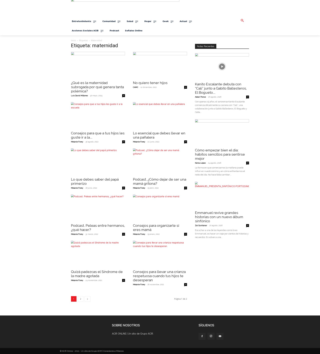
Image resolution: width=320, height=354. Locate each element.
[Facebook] (202, 336)
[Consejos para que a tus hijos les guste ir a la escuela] (98, 115)
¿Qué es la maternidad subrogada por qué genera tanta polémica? (97, 87)
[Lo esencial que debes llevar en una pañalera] (160, 115)
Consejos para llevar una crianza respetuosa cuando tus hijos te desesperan (159, 276)
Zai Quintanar (201, 225)
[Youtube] (220, 336)
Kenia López (200, 163)
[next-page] (87, 299)
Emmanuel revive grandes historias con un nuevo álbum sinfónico (219, 217)
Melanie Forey (77, 142)
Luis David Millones (79, 96)
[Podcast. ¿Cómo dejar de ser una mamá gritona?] (160, 161)
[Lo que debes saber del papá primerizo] (98, 161)
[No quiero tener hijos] (160, 65)
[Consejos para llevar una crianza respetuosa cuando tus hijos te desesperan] (160, 254)
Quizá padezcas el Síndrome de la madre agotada (97, 274)
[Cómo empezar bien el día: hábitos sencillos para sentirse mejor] (222, 132)
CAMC (135, 87)
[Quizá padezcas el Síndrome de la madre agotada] (98, 254)
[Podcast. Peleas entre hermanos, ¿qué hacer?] (98, 208)
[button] (242, 21)
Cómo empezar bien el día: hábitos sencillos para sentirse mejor (220, 154)
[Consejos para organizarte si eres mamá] (160, 208)
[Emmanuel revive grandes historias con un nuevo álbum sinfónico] (222, 195)
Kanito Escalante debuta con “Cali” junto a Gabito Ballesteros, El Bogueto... (221, 88)
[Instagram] (211, 336)
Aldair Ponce (200, 97)
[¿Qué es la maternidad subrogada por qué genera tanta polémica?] (98, 65)
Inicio (73, 40)
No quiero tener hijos (150, 83)
